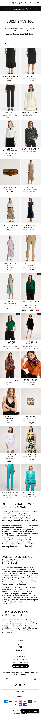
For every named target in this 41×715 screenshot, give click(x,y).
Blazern (5, 580)
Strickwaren (6, 582)
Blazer (30, 622)
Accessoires (13, 626)
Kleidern (15, 580)
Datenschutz (20, 656)
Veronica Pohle (8, 568)
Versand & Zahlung (20, 659)
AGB (20, 647)
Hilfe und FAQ (20, 650)
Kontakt (20, 641)
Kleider (12, 624)
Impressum (20, 644)
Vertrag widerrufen (20, 666)
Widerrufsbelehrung (20, 662)
